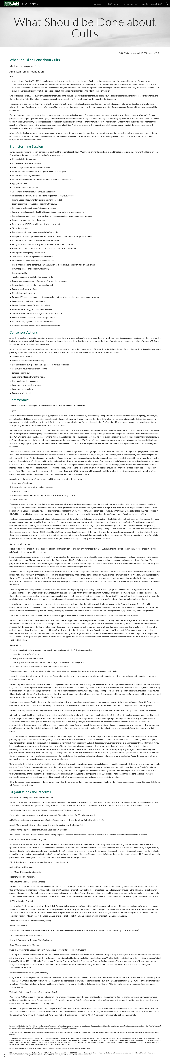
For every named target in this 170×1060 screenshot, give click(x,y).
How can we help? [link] (130, 4)
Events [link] (145, 4)
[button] (167, 4)
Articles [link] (97, 4)
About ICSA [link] (156, 4)
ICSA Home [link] (112, 4)
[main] (85, 27)
